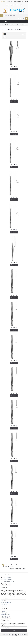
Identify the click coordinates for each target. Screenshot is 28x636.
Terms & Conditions (6, 602)
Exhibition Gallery (6, 616)
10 (6, 566)
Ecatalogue (4, 613)
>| (15, 566)
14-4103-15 (14, 164)
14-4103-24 (14, 229)
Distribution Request (6, 617)
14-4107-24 (14, 556)
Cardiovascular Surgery (20, 24)
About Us (4, 600)
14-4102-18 (14, 131)
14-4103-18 (14, 197)
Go (14, 630)
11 (8, 566)
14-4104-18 (14, 262)
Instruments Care (6, 614)
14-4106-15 (14, 393)
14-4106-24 (14, 458)
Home (3, 24)
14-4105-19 (14, 327)
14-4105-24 (14, 360)
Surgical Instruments (9, 24)
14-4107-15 (14, 491)
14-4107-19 (14, 523)
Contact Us (4, 604)
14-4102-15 (14, 99)
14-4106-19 (14, 425)
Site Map (4, 606)
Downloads (4, 611)
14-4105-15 (14, 295)
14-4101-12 (14, 66)
